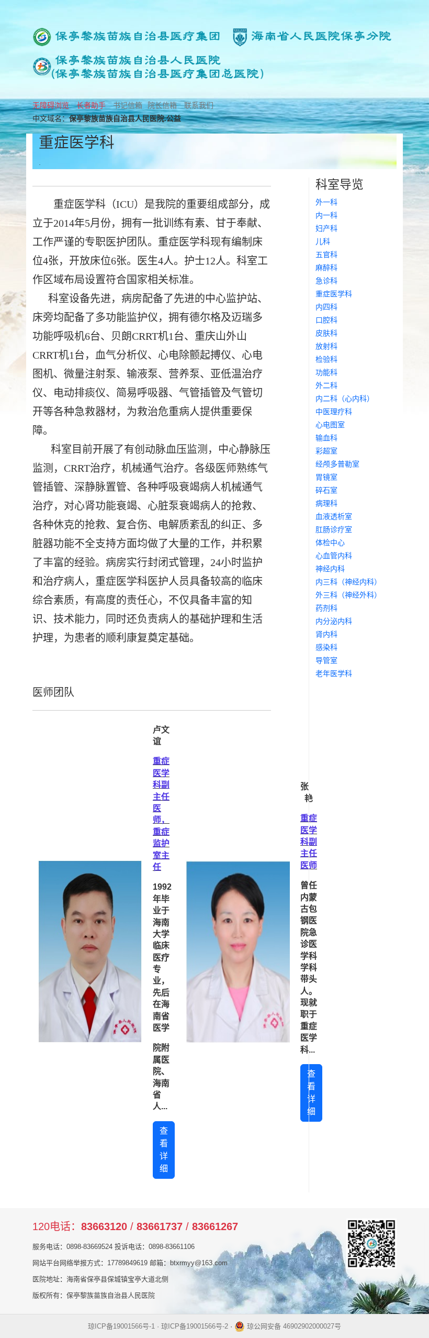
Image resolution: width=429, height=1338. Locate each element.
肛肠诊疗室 (333, 529)
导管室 (326, 660)
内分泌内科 (333, 621)
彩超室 (326, 451)
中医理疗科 (333, 411)
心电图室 (330, 425)
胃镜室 (326, 477)
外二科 (326, 385)
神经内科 (330, 569)
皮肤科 (326, 333)
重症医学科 (333, 294)
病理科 (326, 503)
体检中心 (330, 542)
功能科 (326, 372)
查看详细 (164, 1149)
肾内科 (326, 634)
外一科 (326, 202)
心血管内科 (333, 555)
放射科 (326, 346)
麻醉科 (326, 267)
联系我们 (198, 105)
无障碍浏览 (50, 105)
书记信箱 (127, 105)
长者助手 (91, 105)
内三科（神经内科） (348, 582)
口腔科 (326, 320)
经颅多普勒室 (337, 464)
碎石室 (326, 490)
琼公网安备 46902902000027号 (293, 1326)
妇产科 (326, 228)
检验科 (326, 359)
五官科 (326, 254)
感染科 (326, 647)
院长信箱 (162, 105)
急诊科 (326, 281)
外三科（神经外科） (348, 595)
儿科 (322, 241)
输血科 (326, 438)
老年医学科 (333, 673)
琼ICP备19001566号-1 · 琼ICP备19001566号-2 (158, 1326)
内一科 (326, 215)
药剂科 (326, 608)
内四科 (326, 307)
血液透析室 (333, 516)
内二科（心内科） (344, 398)
